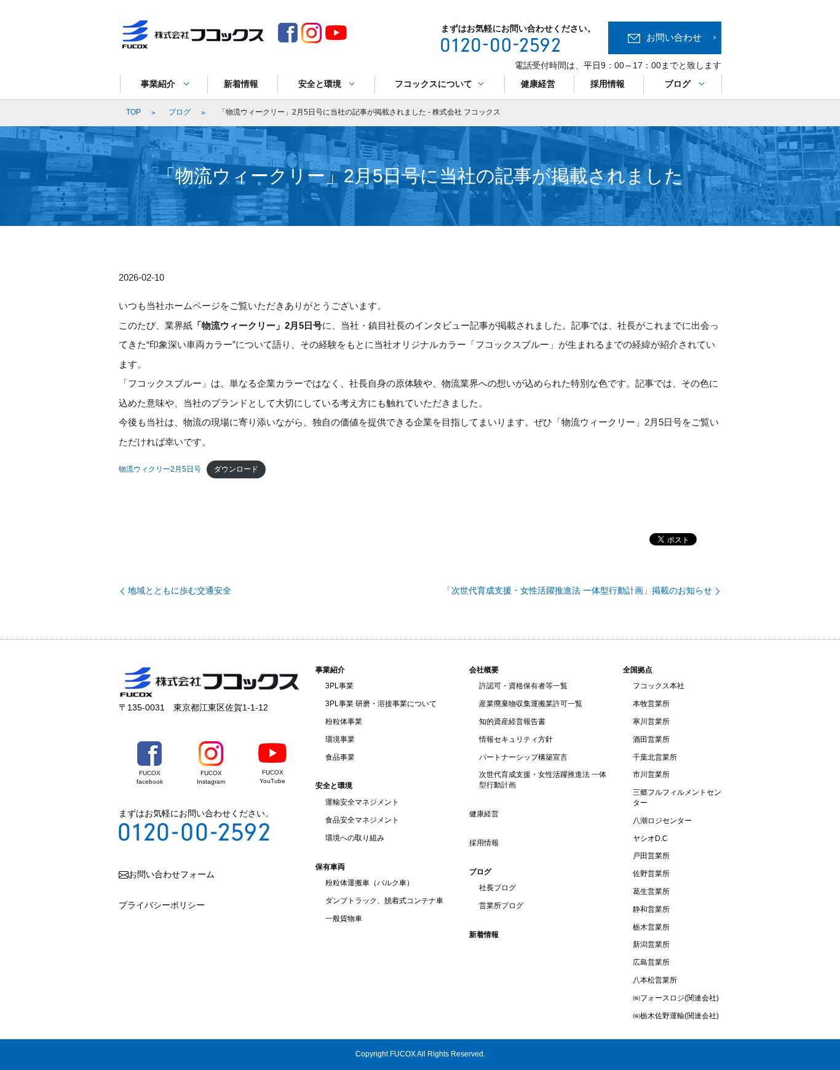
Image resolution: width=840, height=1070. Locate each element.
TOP (133, 112)
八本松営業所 (655, 980)
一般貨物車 (343, 918)
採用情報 (607, 84)
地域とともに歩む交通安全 (179, 590)
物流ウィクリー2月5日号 (160, 469)
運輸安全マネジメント (362, 802)
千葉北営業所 (655, 757)
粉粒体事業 (343, 721)
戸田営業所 (651, 855)
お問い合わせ (674, 37)
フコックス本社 (658, 686)
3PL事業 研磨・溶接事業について (381, 703)
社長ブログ (497, 887)
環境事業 (340, 739)
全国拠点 (637, 670)
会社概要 (484, 670)
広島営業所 (651, 962)
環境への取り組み (354, 838)
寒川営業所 (651, 721)
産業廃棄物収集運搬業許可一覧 (530, 703)
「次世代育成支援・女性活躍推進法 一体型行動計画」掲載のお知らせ (577, 590)
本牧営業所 (651, 703)
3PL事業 (339, 686)
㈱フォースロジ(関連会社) (676, 998)
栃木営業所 (651, 927)
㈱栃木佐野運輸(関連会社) (676, 1016)
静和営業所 (651, 909)
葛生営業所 (651, 891)
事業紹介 (158, 84)
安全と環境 (319, 84)
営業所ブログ (501, 905)
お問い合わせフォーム (172, 874)
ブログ (678, 84)
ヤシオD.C (650, 838)
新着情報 (241, 84)
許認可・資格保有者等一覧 (523, 686)
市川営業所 (651, 774)
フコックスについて (433, 84)
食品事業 (340, 757)
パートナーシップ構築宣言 (523, 757)
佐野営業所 (651, 873)
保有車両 (330, 867)
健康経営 (538, 84)
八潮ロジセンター (662, 820)
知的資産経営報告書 (512, 721)
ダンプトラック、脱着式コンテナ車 (384, 900)
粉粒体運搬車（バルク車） (369, 883)
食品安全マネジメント (362, 820)
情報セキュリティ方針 (516, 739)
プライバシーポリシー (162, 905)
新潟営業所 (651, 944)
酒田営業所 (651, 739)
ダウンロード (236, 469)
